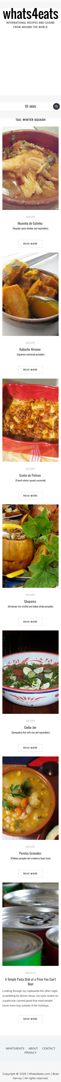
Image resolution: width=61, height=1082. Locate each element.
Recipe (30, 217)
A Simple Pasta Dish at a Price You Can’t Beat (30, 981)
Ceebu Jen (31, 729)
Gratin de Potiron (30, 477)
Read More (30, 243)
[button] (30, 106)
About (33, 1048)
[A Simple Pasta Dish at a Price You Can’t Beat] (30, 924)
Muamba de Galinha (30, 225)
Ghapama (30, 603)
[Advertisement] (30, 65)
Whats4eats (15, 1048)
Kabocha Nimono (30, 351)
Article (30, 973)
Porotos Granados (30, 855)
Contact (48, 1048)
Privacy (31, 1052)
